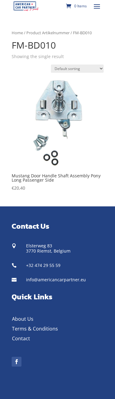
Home (17, 32)
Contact (21, 338)
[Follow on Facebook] (16, 362)
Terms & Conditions (35, 328)
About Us (22, 319)
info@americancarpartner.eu (56, 280)
